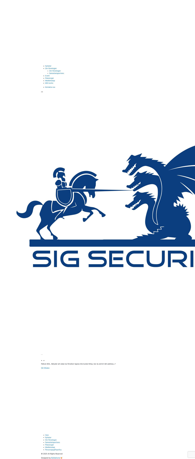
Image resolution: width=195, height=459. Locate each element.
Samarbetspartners (56, 73)
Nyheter (48, 66)
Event (47, 76)
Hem (47, 435)
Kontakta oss (50, 87)
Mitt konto (49, 83)
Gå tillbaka (45, 368)
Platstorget (49, 78)
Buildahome (55, 458)
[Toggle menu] (42, 91)
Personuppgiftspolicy (53, 450)
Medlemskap (50, 81)
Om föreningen (51, 68)
